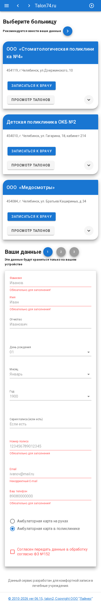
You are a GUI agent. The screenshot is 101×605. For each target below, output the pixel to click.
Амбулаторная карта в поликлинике (48, 528)
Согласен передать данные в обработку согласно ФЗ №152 (52, 551)
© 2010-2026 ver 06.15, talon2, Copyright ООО (49, 599)
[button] (6, 5)
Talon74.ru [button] (45, 5)
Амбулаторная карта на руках (42, 521)
